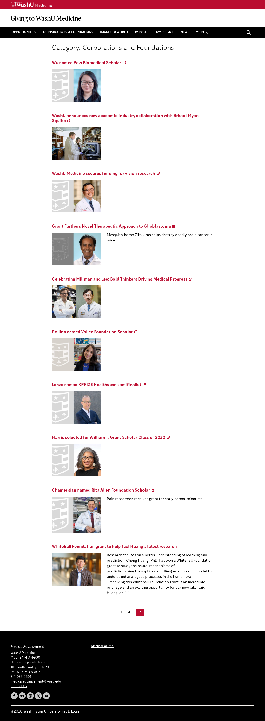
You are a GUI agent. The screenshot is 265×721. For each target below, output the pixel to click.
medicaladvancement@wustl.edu (36, 681)
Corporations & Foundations (68, 32)
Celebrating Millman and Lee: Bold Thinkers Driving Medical (122, 279)
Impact (141, 32)
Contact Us (19, 686)
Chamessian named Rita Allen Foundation (103, 490)
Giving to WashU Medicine (46, 18)
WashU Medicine (23, 653)
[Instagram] (30, 695)
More (200, 32)
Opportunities (24, 32)
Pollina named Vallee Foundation (95, 332)
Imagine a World (114, 32)
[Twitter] (38, 695)
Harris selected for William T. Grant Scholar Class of (111, 438)
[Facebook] (14, 695)
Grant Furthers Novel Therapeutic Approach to (114, 226)
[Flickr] (22, 695)
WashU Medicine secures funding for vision (106, 174)
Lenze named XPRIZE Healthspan (99, 385)
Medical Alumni (102, 646)
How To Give (164, 32)
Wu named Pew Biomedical (89, 63)
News (185, 32)
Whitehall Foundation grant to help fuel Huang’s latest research (114, 547)
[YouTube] (46, 695)
